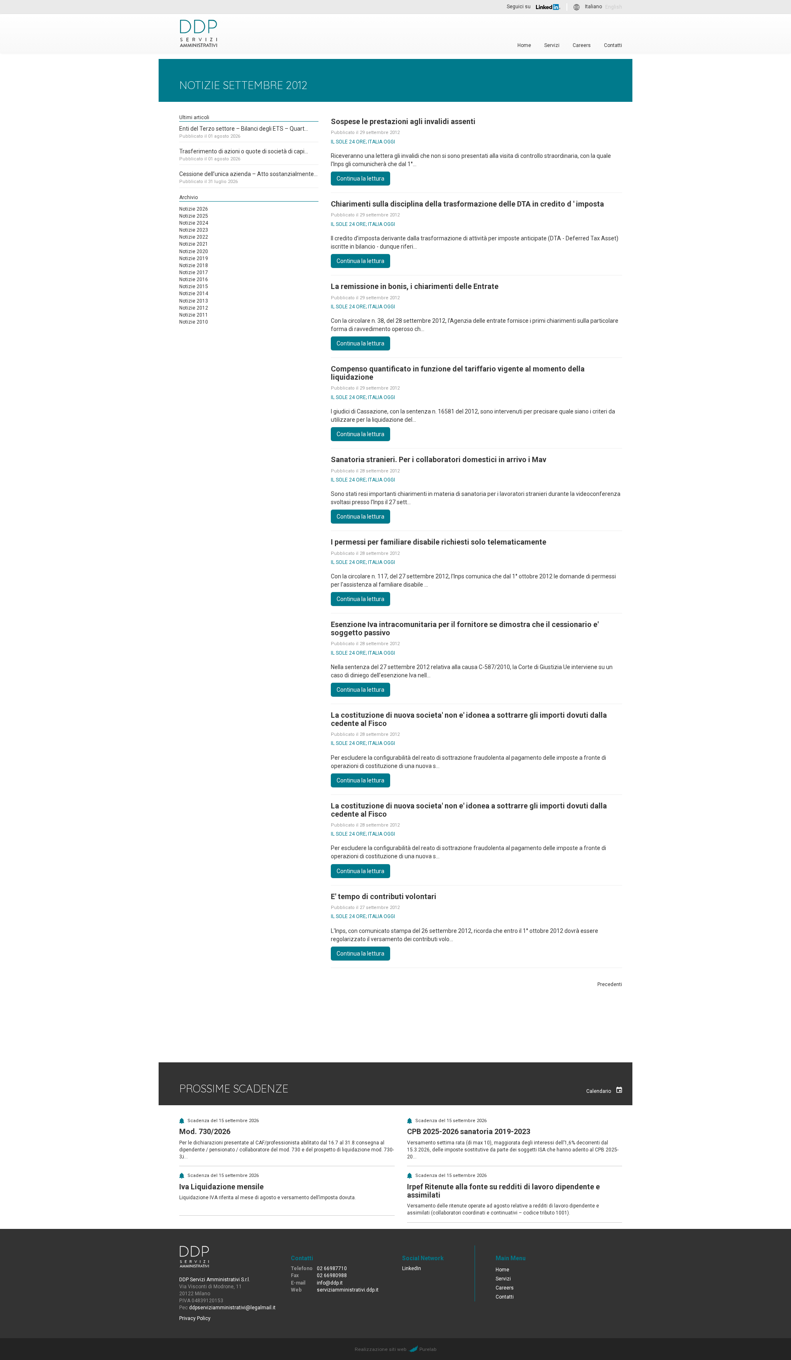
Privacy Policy (195, 1318)
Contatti (613, 45)
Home (524, 45)
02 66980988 (332, 1275)
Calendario (599, 1091)
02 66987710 (332, 1268)
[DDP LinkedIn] (548, 7)
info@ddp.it (330, 1283)
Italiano (593, 7)
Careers (582, 45)
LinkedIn (411, 1268)
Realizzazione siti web (380, 1349)
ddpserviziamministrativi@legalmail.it (232, 1308)
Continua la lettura (360, 178)
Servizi (551, 45)
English (613, 7)
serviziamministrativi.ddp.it (348, 1290)
